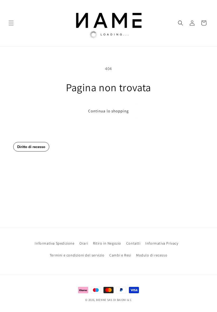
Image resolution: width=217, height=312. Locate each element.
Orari (83, 243)
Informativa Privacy (161, 243)
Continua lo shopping (108, 110)
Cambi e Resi (120, 255)
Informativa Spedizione (54, 243)
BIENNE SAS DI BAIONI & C (114, 300)
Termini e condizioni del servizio (77, 255)
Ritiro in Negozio (107, 243)
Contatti (133, 243)
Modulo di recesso (151, 255)
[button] (11, 23)
